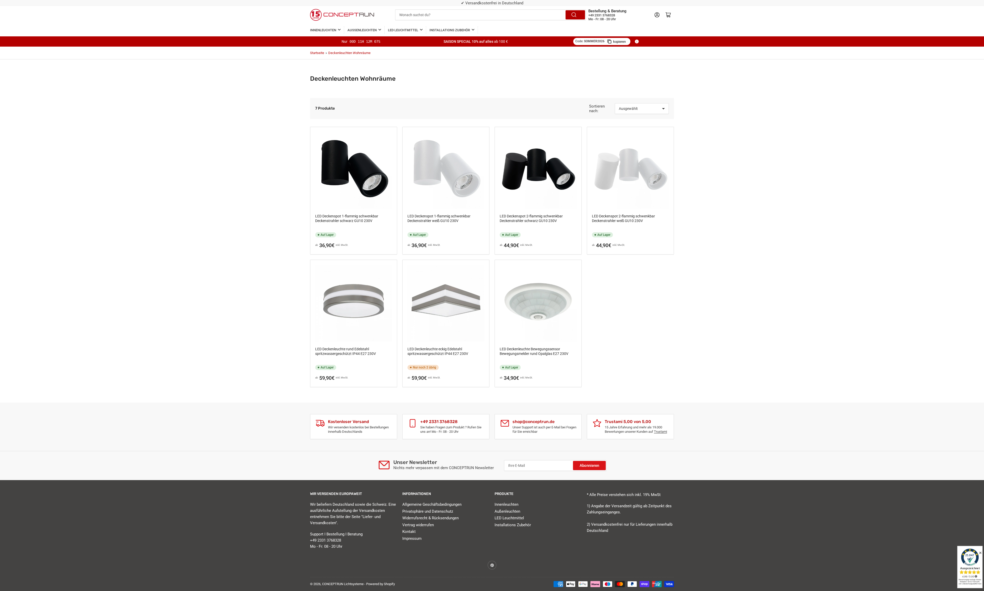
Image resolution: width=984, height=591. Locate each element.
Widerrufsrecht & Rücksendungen (430, 518)
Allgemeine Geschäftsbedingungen (432, 504)
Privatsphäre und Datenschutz (427, 511)
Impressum (412, 538)
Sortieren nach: (597, 108)
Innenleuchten (323, 30)
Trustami (660, 432)
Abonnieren (589, 465)
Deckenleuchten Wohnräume (349, 53)
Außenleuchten (362, 30)
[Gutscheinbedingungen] (637, 41)
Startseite (317, 53)
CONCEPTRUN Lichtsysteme (343, 584)
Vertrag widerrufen (418, 525)
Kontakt (409, 531)
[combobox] (490, 14)
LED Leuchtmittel (403, 30)
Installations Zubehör (449, 30)
